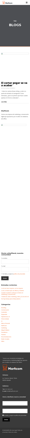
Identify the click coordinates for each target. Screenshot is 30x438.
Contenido (4, 312)
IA (1, 321)
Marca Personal (5, 323)
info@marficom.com (12, 391)
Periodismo (4, 332)
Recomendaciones (6, 337)
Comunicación (5, 310)
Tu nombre (4, 258)
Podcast (3, 334)
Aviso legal (14, 430)
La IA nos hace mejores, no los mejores (12, 288)
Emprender (4, 314)
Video (2, 341)
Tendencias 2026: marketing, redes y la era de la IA (15, 296)
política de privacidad (19, 274)
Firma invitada (5, 319)
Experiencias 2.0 (5, 316)
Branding (3, 307)
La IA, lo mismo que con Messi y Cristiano (12, 290)
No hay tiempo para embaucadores (10, 299)
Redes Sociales (5, 339)
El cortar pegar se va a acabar (14, 84)
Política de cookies (12, 432)
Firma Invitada (6, 88)
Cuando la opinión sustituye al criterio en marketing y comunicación (12, 293)
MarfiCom (4, 325)
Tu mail (3, 266)
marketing (4, 328)
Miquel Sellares (5, 330)
